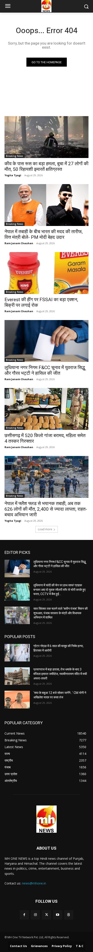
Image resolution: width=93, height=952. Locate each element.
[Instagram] (35, 914)
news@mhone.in (34, 883)
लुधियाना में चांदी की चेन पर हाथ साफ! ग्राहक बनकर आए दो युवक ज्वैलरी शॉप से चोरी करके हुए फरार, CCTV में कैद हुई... (59, 589)
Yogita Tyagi (13, 175)
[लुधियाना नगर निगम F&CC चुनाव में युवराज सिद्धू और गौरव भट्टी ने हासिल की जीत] (46, 341)
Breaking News (14, 156)
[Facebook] (24, 914)
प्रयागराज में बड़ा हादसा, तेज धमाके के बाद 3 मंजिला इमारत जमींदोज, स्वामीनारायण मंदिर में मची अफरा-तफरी (60, 674)
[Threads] (68, 914)
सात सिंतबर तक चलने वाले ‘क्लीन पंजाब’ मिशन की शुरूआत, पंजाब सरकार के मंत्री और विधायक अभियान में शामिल (60, 613)
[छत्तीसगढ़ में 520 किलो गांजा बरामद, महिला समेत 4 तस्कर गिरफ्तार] (46, 409)
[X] (46, 914)
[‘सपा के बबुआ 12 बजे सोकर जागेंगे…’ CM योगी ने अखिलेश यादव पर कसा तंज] (17, 699)
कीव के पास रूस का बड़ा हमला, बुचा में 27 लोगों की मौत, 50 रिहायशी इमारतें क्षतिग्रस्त (46, 166)
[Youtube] (57, 914)
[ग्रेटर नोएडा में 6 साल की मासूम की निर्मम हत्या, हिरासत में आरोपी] (17, 652)
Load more (45, 529)
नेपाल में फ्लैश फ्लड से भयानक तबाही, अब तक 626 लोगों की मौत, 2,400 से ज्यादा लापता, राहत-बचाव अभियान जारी (46, 509)
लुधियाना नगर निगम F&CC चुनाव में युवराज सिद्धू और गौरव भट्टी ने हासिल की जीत (45, 370)
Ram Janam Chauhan (19, 243)
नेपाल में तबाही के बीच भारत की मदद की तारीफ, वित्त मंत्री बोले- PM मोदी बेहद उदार (44, 234)
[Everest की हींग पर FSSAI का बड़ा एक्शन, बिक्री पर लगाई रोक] (46, 273)
